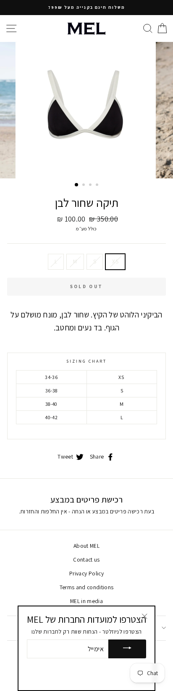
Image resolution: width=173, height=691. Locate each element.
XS (115, 261)
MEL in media (86, 601)
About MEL (86, 545)
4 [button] (98, 185)
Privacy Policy (86, 573)
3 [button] (91, 185)
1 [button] (77, 185)
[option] (86, 7)
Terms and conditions (87, 587)
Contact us (86, 559)
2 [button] (84, 185)
